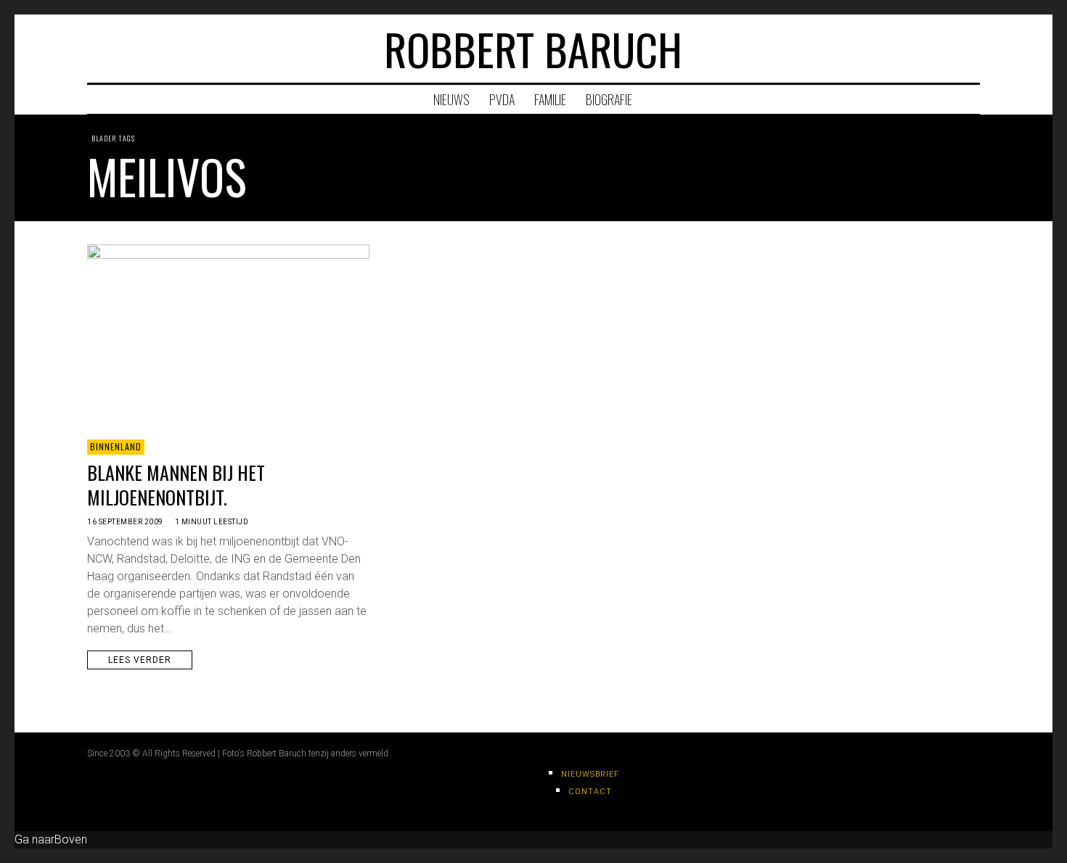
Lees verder (139, 660)
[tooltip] (912, 48)
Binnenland (116, 446)
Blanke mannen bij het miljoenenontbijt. (176, 485)
